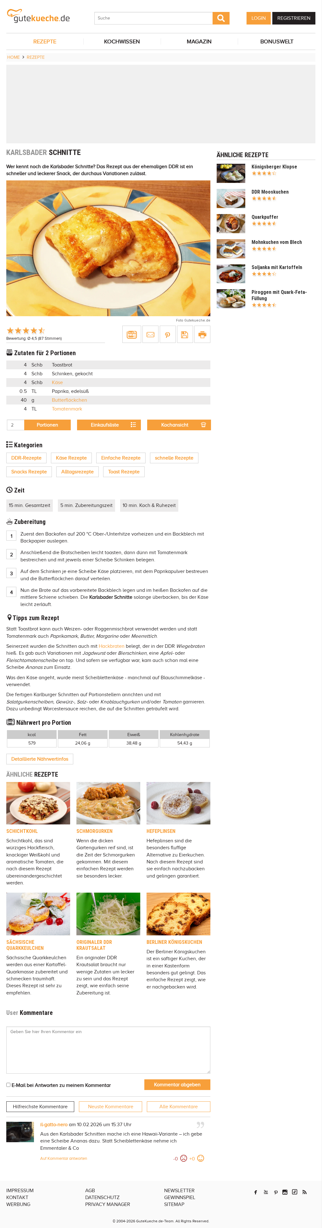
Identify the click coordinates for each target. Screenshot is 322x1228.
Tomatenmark (67, 409)
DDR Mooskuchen (270, 192)
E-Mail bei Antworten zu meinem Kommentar (60, 1085)
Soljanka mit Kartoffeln (277, 267)
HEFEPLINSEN (161, 831)
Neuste (110, 1107)
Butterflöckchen (69, 400)
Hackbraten (112, 646)
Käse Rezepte (71, 458)
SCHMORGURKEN (94, 831)
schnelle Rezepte (174, 458)
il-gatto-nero (54, 1124)
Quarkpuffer (265, 217)
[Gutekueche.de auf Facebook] (255, 1192)
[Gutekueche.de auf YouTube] (265, 1192)
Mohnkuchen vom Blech (277, 242)
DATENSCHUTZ (102, 1197)
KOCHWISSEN (122, 41)
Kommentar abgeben (177, 1085)
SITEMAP (174, 1204)
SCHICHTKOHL (22, 831)
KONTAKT (17, 1197)
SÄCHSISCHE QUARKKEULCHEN (25, 945)
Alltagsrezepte (77, 472)
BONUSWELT (276, 41)
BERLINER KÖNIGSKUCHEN (174, 942)
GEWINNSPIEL (179, 1197)
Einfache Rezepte (121, 458)
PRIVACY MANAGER (107, 1204)
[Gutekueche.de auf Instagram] (284, 1192)
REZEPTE (44, 41)
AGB (90, 1190)
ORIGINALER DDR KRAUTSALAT (94, 945)
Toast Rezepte (124, 472)
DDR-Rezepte (26, 458)
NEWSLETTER (179, 1190)
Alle (178, 1107)
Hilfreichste (40, 1107)
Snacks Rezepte (29, 472)
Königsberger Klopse (274, 167)
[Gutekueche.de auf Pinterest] (276, 1192)
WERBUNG (18, 1204)
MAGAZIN (199, 41)
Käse (57, 382)
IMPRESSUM (20, 1190)
